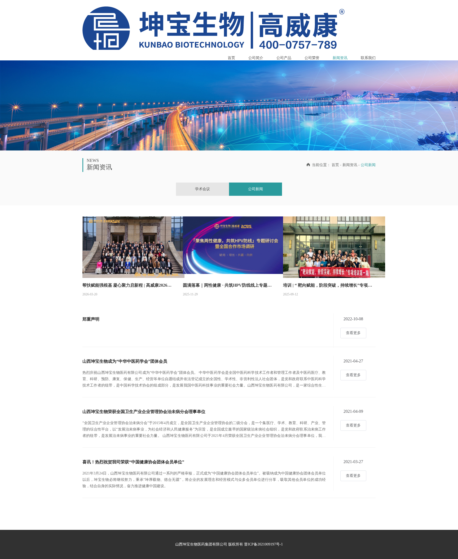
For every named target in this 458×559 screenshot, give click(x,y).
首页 (231, 58)
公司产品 (283, 58)
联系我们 (368, 58)
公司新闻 (255, 189)
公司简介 (255, 58)
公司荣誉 (312, 58)
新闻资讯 (340, 58)
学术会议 (202, 189)
